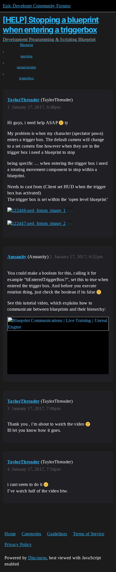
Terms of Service (88, 533)
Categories (31, 533)
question (27, 56)
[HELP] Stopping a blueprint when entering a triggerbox (51, 24)
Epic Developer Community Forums (36, 5)
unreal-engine (26, 67)
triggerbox (26, 78)
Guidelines (57, 533)
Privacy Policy (18, 544)
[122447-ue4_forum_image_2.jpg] (40, 223)
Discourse (37, 557)
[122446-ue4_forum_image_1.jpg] (40, 210)
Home (10, 533)
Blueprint (26, 45)
